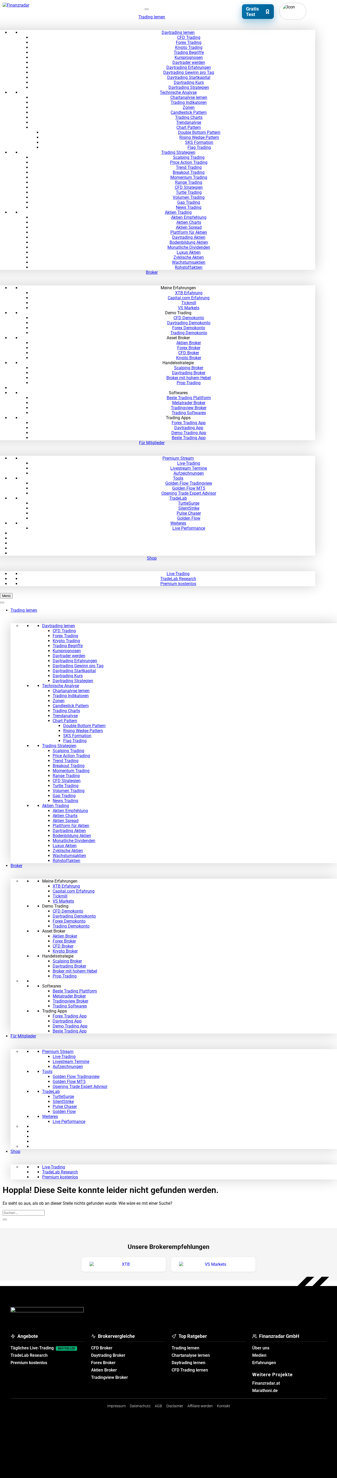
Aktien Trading (178, 212)
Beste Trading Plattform (189, 397)
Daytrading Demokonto (188, 322)
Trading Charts (188, 117)
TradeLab (178, 498)
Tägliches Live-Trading (43, 1347)
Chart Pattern (188, 127)
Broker (152, 272)
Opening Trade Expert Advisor (188, 493)
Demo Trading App (188, 432)
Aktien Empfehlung (188, 217)
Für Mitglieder (152, 442)
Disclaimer (174, 1406)
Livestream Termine (188, 468)
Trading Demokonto (188, 332)
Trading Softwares (189, 412)
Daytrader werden (188, 62)
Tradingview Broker (188, 407)
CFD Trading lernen (190, 1370)
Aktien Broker (188, 342)
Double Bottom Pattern (199, 132)
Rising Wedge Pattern (199, 137)
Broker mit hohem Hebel (188, 377)
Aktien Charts (188, 222)
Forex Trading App (189, 422)
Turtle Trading (189, 192)
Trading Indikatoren (189, 102)
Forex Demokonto (188, 327)
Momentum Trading (188, 177)
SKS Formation (199, 142)
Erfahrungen (264, 1362)
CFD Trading (188, 37)
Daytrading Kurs (189, 82)
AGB (158, 1406)
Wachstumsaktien (188, 262)
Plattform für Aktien (188, 232)
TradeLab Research (178, 578)
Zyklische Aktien (189, 257)
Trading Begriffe (189, 52)
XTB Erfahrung (188, 292)
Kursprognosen (189, 57)
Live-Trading (188, 463)
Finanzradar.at (266, 1383)
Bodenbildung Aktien (189, 242)
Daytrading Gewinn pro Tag (188, 72)
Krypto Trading (188, 47)
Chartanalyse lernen (188, 97)
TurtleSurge (188, 503)
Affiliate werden (200, 1406)
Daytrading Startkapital (188, 77)
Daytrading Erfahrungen (188, 67)
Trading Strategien (178, 152)
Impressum (116, 1406)
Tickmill (188, 302)
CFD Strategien (189, 187)
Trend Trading (189, 167)
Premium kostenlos (178, 583)
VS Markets (188, 307)
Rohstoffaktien (188, 267)
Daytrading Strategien (188, 87)
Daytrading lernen (178, 32)
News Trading (188, 207)
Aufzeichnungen (189, 473)
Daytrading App (188, 427)
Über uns (260, 1347)
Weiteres (178, 523)
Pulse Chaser (189, 513)
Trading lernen (151, 16)
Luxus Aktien (189, 252)
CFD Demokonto (189, 317)
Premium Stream (178, 458)
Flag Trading (199, 147)
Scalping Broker (188, 367)
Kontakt (223, 1406)
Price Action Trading (188, 162)
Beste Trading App (189, 437)
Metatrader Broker (188, 402)
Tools (178, 478)
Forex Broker (188, 347)
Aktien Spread (189, 227)
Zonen (189, 107)
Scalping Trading (189, 157)
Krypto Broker (188, 357)
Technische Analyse (178, 92)
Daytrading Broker (188, 372)
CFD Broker (188, 352)
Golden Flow (188, 518)
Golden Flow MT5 (188, 488)
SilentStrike (188, 508)
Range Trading (188, 182)
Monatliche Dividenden (188, 247)
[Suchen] (5, 1219)
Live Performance (188, 528)
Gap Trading (188, 202)
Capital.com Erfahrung (189, 297)
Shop (152, 558)
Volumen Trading (189, 197)
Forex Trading (188, 42)
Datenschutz (140, 1406)
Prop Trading (189, 382)
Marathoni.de (265, 1390)
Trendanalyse (188, 122)
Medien (259, 1355)
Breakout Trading (189, 172)
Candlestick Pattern (189, 112)
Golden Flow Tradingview (188, 483)
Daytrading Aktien (188, 237)
